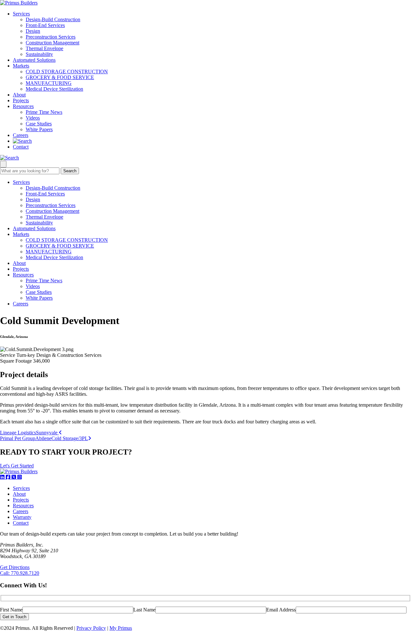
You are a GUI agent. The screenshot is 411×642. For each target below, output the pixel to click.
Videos (33, 118)
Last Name (144, 609)
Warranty (22, 517)
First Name (11, 609)
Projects (21, 100)
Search (69, 170)
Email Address (281, 609)
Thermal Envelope (44, 48)
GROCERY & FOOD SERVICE (60, 77)
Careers (20, 135)
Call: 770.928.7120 (19, 573)
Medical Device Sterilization (54, 89)
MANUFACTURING (49, 83)
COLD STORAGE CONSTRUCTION (67, 71)
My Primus (120, 628)
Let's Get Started (17, 465)
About (19, 94)
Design (33, 31)
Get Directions (15, 567)
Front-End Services (45, 25)
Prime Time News (44, 112)
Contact (21, 146)
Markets (21, 65)
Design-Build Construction (53, 19)
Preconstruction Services (50, 37)
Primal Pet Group (44, 438)
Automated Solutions (34, 60)
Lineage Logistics (29, 432)
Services (21, 13)
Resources (23, 106)
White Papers (39, 129)
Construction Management (52, 42)
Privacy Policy (91, 628)
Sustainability (39, 54)
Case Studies (39, 123)
